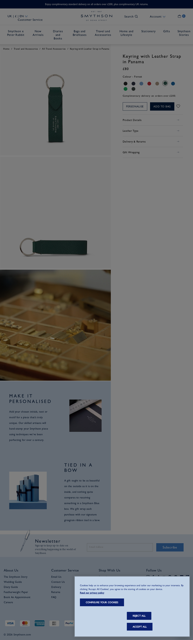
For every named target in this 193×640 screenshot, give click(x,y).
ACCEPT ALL (140, 626)
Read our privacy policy (92, 592)
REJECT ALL (139, 615)
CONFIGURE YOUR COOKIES (102, 602)
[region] (132, 606)
